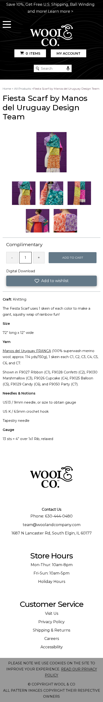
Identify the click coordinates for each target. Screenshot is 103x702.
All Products (22, 88)
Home (7, 88)
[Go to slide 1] (24, 193)
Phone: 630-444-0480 (51, 516)
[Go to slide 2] (51, 193)
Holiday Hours (51, 581)
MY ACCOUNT (68, 53)
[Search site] (37, 68)
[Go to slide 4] (38, 221)
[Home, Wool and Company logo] (51, 35)
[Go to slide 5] (65, 221)
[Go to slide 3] (79, 193)
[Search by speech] (68, 68)
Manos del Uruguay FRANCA (27, 351)
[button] (51, 281)
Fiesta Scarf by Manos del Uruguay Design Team (66, 88)
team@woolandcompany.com (51, 524)
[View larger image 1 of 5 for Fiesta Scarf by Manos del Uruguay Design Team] (51, 152)
